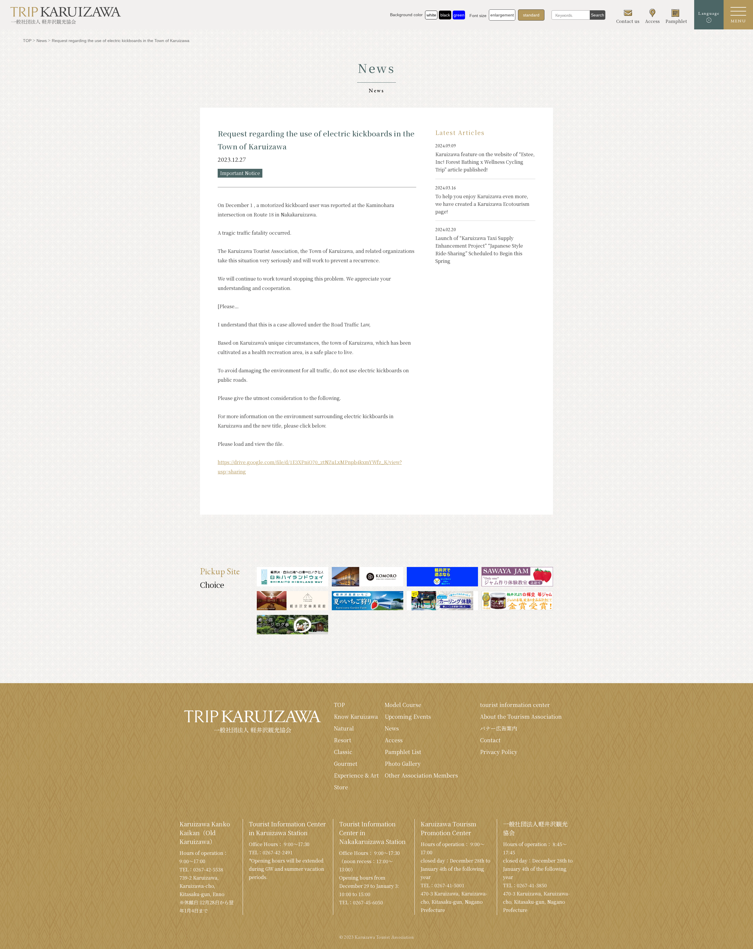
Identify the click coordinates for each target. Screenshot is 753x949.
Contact (490, 740)
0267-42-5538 (208, 869)
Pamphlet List (403, 751)
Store (341, 787)
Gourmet (345, 763)
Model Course (403, 704)
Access (394, 740)
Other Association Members (421, 775)
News (392, 728)
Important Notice (240, 173)
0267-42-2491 (278, 852)
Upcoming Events (408, 716)
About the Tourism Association (521, 716)
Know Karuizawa (356, 716)
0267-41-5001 (449, 885)
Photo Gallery (403, 763)
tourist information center (515, 704)
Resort (342, 740)
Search (597, 15)
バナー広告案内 (498, 728)
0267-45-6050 (368, 902)
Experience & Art (356, 775)
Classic (343, 751)
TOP (339, 704)
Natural (344, 728)
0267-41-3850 (532, 885)
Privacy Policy (498, 751)
